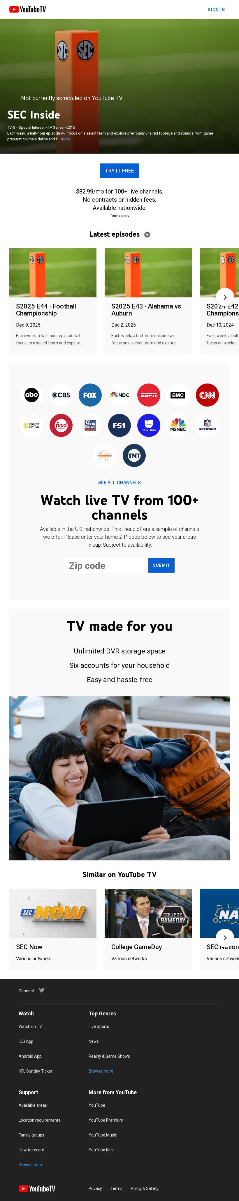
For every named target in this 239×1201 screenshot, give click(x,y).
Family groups (31, 1135)
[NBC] (119, 396)
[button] (225, 297)
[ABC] (31, 396)
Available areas (33, 1105)
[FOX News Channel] (90, 426)
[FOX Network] (90, 396)
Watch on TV (30, 1026)
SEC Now (29, 947)
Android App (30, 1056)
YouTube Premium (106, 1120)
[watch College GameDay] (148, 914)
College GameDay (136, 947)
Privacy (95, 1188)
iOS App (26, 1041)
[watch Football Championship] (52, 273)
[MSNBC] (178, 426)
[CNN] (207, 396)
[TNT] (134, 456)
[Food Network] (60, 426)
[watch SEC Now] (52, 914)
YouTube (97, 1105)
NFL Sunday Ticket (35, 1071)
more (65, 139)
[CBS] (60, 396)
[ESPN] (148, 396)
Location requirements (39, 1120)
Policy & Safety (145, 1188)
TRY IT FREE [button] (119, 171)
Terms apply (119, 216)
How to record (31, 1150)
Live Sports (99, 1026)
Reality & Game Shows (109, 1056)
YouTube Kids (101, 1150)
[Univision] (148, 426)
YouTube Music (103, 1135)
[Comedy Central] (31, 426)
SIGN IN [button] (216, 9)
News (94, 1041)
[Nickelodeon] (104, 456)
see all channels (119, 482)
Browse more (101, 1071)
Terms (116, 1188)
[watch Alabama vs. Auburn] (148, 273)
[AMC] (178, 396)
